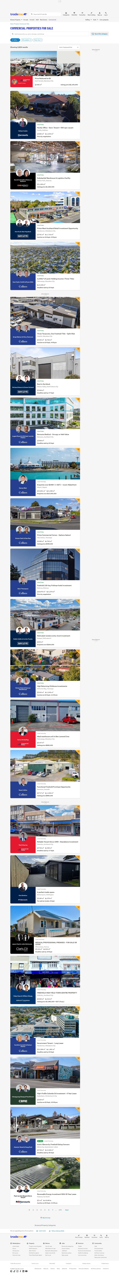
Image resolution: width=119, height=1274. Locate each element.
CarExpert (68, 1263)
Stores (14, 1248)
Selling (87, 20)
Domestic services (83, 1248)
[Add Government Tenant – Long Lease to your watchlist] (77, 1008)
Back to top (46, 1218)
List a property (104, 20)
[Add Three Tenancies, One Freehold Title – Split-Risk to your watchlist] (77, 299)
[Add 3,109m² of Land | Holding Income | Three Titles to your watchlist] (77, 244)
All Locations (26, 40)
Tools (95, 20)
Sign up (100, 15)
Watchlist (87, 1237)
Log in (106, 15)
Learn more (42, 1231)
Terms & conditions (84, 1268)
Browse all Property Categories (45, 1225)
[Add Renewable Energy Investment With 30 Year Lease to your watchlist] (77, 1160)
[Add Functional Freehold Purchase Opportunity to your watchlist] (77, 752)
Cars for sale (48, 1246)
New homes (43, 20)
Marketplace (16, 1243)
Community (98, 1243)
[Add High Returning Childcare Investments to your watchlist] (77, 651)
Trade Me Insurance (15, 1263)
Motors (47, 1243)
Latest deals (16, 1246)
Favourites (94, 1237)
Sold (37, 20)
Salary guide (65, 1255)
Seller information (99, 1255)
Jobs (63, 1243)
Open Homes (32, 1250)
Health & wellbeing (83, 1253)
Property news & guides (35, 1246)
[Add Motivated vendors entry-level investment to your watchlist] (77, 601)
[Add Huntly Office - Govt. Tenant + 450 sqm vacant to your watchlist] (77, 93)
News (58, 1268)
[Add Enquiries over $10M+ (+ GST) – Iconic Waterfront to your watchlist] (77, 450)
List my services (82, 1255)
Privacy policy (72, 1268)
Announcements (98, 1248)
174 (60, 1210)
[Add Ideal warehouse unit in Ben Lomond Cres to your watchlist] (77, 702)
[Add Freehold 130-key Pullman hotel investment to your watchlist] (77, 551)
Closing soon (16, 1250)
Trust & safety (98, 1250)
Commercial (52, 20)
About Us (46, 1268)
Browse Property (15, 20)
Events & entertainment (84, 1250)
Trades (80, 1246)
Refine (15, 40)
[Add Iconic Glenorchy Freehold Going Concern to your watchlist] (77, 1109)
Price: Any (37, 40)
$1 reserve (15, 1253)
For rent (32, 20)
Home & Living (16, 1255)
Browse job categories (67, 1246)
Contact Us (106, 1268)
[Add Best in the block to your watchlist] (77, 349)
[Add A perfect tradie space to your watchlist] (77, 857)
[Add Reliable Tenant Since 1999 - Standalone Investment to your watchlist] (77, 807)
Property (31, 1243)
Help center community (100, 1257)
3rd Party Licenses (99, 1253)
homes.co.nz (35, 1263)
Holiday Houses (86, 1263)
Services (80, 1243)
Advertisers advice (66, 1253)
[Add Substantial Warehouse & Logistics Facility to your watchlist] (77, 143)
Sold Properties (33, 1248)
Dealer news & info (50, 1253)
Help (95, 1246)
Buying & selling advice (51, 1250)
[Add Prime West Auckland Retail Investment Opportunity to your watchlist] (77, 194)
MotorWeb (52, 1263)
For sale (25, 20)
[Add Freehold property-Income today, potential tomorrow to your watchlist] (77, 53)
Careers (52, 1268)
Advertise (64, 1268)
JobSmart (64, 1250)
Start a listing (78, 1237)
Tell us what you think (57, 1231)
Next (67, 1210)
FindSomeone (105, 1263)
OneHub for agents (34, 1253)
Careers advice (66, 1248)
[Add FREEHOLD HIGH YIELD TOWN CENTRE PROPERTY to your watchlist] (77, 958)
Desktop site (38, 1268)
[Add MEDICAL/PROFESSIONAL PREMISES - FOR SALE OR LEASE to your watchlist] (77, 908)
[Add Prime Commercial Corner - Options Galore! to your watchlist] (77, 500)
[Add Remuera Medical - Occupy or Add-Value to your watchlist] (77, 400)
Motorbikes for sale (50, 1248)
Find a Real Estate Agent (35, 1255)
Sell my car (48, 1255)
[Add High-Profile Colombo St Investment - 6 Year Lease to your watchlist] (77, 1059)
